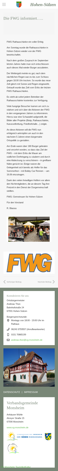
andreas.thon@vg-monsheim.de (26, 340)
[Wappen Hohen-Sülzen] (18, 4)
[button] (4, 4)
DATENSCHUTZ (11, 392)
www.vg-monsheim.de (17, 427)
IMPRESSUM (31, 392)
